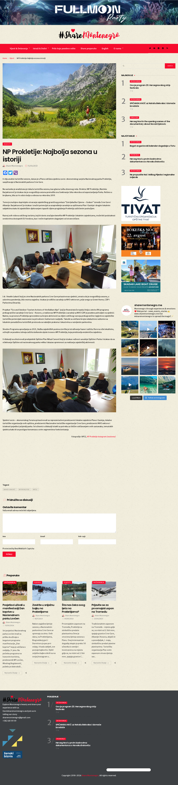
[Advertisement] (59, 460)
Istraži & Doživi (40, 48)
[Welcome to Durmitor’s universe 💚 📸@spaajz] (130, 329)
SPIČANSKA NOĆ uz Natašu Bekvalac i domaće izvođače (152, 105)
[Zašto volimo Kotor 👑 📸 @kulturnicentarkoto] (148, 347)
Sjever (37, 582)
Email (42, 536)
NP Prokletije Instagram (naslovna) (101, 436)
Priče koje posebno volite (63, 48)
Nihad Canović (9, 489)
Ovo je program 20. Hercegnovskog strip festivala (150, 86)
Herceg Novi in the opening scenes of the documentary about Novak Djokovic (150, 123)
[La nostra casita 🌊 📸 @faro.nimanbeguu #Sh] (148, 329)
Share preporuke (89, 48)
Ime (4, 536)
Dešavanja (10, 582)
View (13, 591)
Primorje (135, 155)
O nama (117, 48)
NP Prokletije (24, 489)
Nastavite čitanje (11, 673)
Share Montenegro (90, 775)
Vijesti (12, 58)
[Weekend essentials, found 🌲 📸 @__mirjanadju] (166, 347)
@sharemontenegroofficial (117, 770)
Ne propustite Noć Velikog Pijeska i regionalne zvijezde (152, 176)
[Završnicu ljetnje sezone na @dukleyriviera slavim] (166, 329)
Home (5, 58)
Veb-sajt (81, 536)
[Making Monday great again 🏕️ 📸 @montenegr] (166, 384)
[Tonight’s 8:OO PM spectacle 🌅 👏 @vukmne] (166, 366)
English (105, 48)
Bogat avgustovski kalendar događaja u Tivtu (152, 145)
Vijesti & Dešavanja (19, 48)
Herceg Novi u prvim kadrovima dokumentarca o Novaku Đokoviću (147, 160)
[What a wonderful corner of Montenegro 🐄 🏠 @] (130, 347)
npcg (35, 489)
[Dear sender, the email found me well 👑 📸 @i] (148, 366)
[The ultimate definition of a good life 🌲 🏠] (130, 384)
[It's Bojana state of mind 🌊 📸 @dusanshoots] (130, 366)
